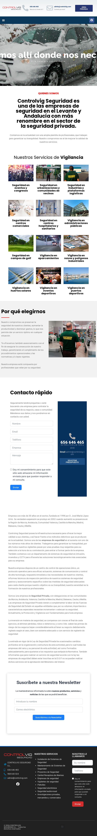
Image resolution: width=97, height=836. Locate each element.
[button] (3, 20)
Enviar (16, 487)
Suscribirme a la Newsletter (48, 717)
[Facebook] (91, 20)
